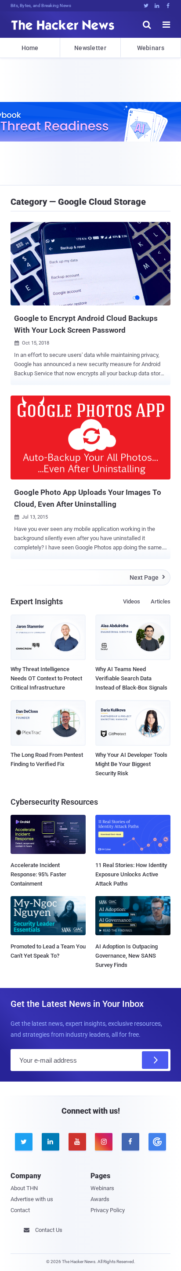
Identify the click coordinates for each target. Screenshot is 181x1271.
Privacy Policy (107, 1210)
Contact (20, 1210)
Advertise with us (32, 1199)
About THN (24, 1188)
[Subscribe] (155, 1060)
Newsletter (90, 47)
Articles (160, 601)
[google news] (157, 1142)
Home (30, 47)
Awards (99, 1199)
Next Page (147, 577)
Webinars (150, 47)
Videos (131, 601)
